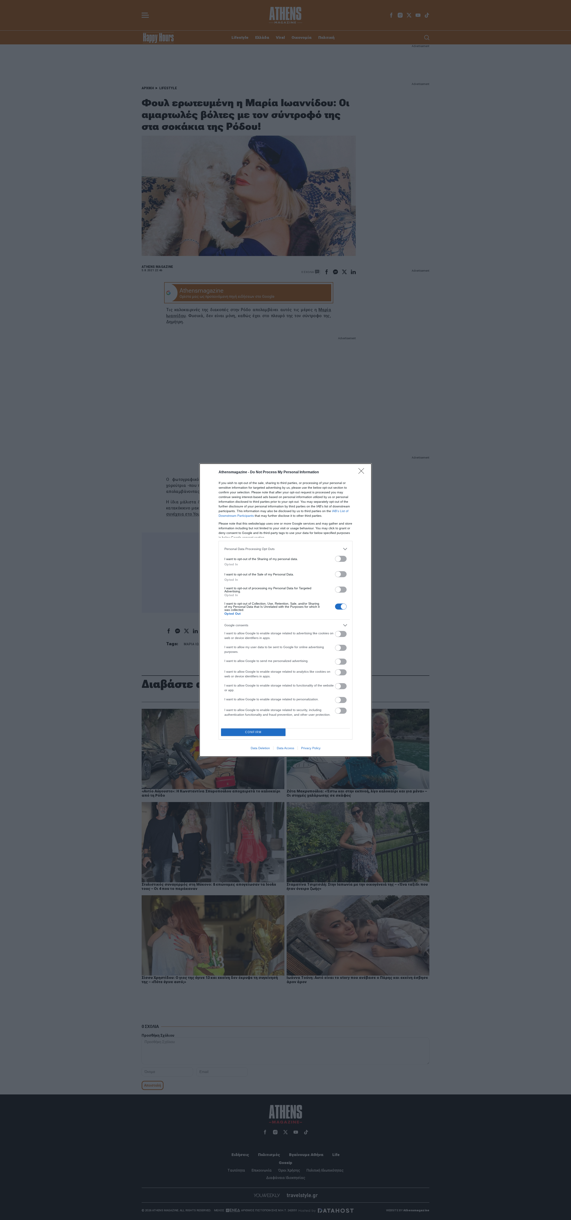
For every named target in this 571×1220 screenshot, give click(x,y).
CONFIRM (253, 732)
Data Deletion (260, 748)
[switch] (341, 559)
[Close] (362, 472)
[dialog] (285, 610)
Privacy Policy (311, 748)
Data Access (285, 748)
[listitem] (285, 549)
